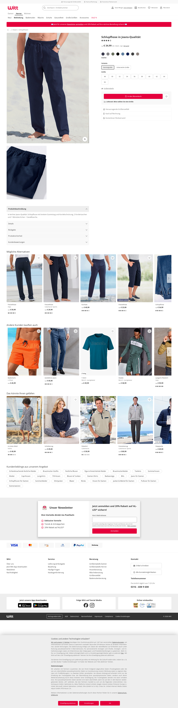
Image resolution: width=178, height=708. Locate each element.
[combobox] (65, 7)
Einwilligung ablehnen (68, 703)
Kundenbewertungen (16, 242)
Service (51, 559)
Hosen (15, 30)
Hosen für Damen (99, 481)
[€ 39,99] (98, 420)
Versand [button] (126, 46)
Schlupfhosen (23, 30)
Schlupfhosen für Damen (19, 481)
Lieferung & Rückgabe (56, 564)
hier (122, 653)
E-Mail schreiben (141, 566)
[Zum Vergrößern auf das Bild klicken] (84, 139)
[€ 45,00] (61, 351)
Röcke (83, 481)
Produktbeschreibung (17, 209)
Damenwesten (14, 486)
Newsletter (11, 570)
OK (110, 703)
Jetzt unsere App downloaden (33, 600)
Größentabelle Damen (98, 564)
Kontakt (134, 559)
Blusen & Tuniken (74, 476)
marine (103, 58)
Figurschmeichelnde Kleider (95, 471)
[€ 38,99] (135, 351)
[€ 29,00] (61, 420)
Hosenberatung (95, 570)
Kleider (12, 476)
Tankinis (138, 471)
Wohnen (27, 13)
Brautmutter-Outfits (51, 471)
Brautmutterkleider (120, 471)
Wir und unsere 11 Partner (60, 642)
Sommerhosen (153, 471)
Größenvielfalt (94, 575)
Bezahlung (52, 567)
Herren (19, 13)
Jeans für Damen (137, 476)
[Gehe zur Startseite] (13, 8)
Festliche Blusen (71, 471)
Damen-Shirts (92, 476)
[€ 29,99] (61, 278)
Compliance (109, 616)
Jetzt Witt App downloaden (17, 567)
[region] (89, 671)
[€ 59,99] (24, 278)
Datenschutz (74, 616)
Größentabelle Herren (98, 567)
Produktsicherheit (15, 236)
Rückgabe (12, 230)
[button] (7, 29)
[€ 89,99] (135, 420)
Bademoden (30, 18)
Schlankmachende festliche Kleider (22, 471)
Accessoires (84, 18)
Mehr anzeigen (131, 526)
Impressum (98, 616)
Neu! (9, 18)
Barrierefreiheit (86, 616)
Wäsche (41, 18)
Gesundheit (58, 18)
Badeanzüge (109, 476)
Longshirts (41, 476)
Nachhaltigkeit (12, 572)
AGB (66, 616)
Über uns (10, 564)
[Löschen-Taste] (76, 8)
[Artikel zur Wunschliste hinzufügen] (166, 96)
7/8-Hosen (56, 476)
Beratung (93, 559)
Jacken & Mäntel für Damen (123, 481)
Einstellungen (89, 703)
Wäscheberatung (96, 572)
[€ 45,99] (24, 351)
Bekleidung (18, 18)
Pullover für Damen (148, 481)
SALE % (94, 18)
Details (11, 224)
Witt (9, 559)
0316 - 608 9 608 (140, 586)
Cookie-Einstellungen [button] (122, 616)
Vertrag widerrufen (54, 616)
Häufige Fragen (54, 570)
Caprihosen (25, 476)
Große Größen (71, 18)
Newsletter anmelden (75, 24)
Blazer (72, 481)
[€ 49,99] (98, 278)
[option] (103, 54)
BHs (122, 476)
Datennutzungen (118, 642)
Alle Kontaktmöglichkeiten (146, 572)
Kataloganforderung (56, 572)
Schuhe (49, 18)
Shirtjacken (58, 481)
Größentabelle (109, 88)
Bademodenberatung (97, 578)
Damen (10, 13)
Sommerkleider (41, 481)
